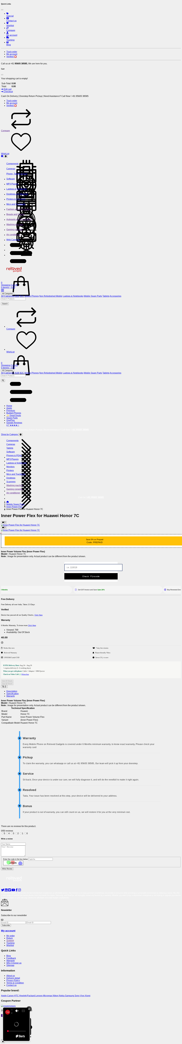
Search (5, 304)
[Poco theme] (16, 885)
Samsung (70, 996)
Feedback (11, 958)
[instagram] (19, 890)
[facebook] (17, 890)
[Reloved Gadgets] (16, 272)
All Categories (7, 294)
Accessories (115, 296)
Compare (5, 131)
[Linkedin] (6, 890)
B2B (17, 296)
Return (9, 938)
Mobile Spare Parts (93, 296)
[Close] (2, 9)
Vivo (82, 996)
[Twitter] (9, 890)
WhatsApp (25, 674)
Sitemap (10, 965)
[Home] (7, 502)
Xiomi (87, 996)
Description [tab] (11, 691)
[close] (2, 1039)
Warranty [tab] (10, 696)
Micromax (48, 996)
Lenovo (39, 996)
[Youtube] (13, 890)
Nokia (62, 996)
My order (10, 936)
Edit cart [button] (7, 89)
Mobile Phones (32, 296)
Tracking (10, 943)
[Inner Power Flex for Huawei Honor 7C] (20, 525)
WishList (5, 153)
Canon (10, 996)
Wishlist (10, 945)
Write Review (7, 869)
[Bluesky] (3, 890)
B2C (22, 296)
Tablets (105, 296)
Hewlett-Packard (27, 996)
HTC (16, 996)
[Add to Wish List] (4, 522)
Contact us (11, 985)
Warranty (10, 960)
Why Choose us (13, 963)
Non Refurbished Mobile (50, 296)
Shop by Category (10, 434)
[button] (21, 262)
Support (10, 940)
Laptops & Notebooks (73, 296)
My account (8, 930)
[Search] (3, 380)
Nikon (56, 996)
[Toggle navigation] (6, 156)
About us (10, 975)
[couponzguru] (91, 1006)
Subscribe (6, 925)
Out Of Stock (7, 681)
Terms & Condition (15, 983)
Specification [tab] (12, 693)
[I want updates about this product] (4, 686)
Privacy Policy (13, 980)
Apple (4, 996)
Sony (77, 996)
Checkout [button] (8, 91)
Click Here (39, 615)
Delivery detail (13, 978)
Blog (8, 956)
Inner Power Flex (14, 507)
